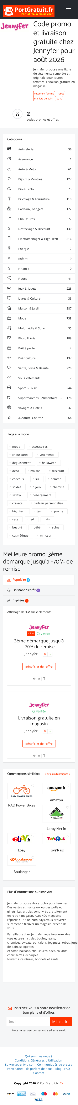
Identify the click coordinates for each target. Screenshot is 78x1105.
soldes (16, 487)
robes (61, 93)
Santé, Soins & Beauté (44, 368)
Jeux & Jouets (44, 288)
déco (15, 471)
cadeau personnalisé (48, 503)
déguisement (21, 463)
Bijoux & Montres (44, 179)
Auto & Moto (44, 169)
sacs (15, 519)
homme (56, 479)
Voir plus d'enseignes (57, 774)
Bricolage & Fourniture (44, 199)
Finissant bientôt (25, 590)
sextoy (16, 495)
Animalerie (44, 149)
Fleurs (44, 278)
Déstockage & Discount (44, 229)
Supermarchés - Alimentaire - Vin (44, 398)
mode (16, 447)
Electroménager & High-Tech (44, 239)
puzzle (58, 511)
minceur (46, 535)
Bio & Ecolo (44, 189)
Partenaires (15, 1069)
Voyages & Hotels (44, 408)
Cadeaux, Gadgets (44, 209)
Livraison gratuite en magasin (39, 721)
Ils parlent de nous (39, 1069)
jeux (40, 511)
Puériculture (44, 358)
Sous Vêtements (44, 378)
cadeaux (18, 479)
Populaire (20, 580)
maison (35, 471)
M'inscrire (60, 1021)
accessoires (40, 447)
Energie (44, 249)
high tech (18, 511)
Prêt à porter (44, 348)
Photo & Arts (44, 338)
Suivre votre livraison (19, 1064)
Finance (44, 269)
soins (55, 527)
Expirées (19, 600)
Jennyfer (31, 654)
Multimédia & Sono (44, 328)
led (32, 519)
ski (37, 479)
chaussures (20, 455)
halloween (49, 463)
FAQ (67, 1069)
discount (58, 471)
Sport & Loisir (44, 388)
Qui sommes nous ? (38, 1056)
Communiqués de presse (54, 1064)
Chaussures (44, 219)
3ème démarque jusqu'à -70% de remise (39, 643)
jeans (59, 98)
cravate (17, 503)
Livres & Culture (44, 298)
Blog (58, 1069)
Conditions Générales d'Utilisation (38, 1060)
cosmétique (20, 535)
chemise (58, 487)
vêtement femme (44, 93)
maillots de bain (43, 98)
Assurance (44, 159)
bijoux (37, 487)
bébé (37, 527)
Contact (38, 1073)
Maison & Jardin (44, 308)
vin (48, 519)
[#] (10, 1094)
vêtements (47, 455)
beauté (17, 527)
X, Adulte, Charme (44, 418)
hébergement (41, 495)
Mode (44, 318)
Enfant (44, 259)
